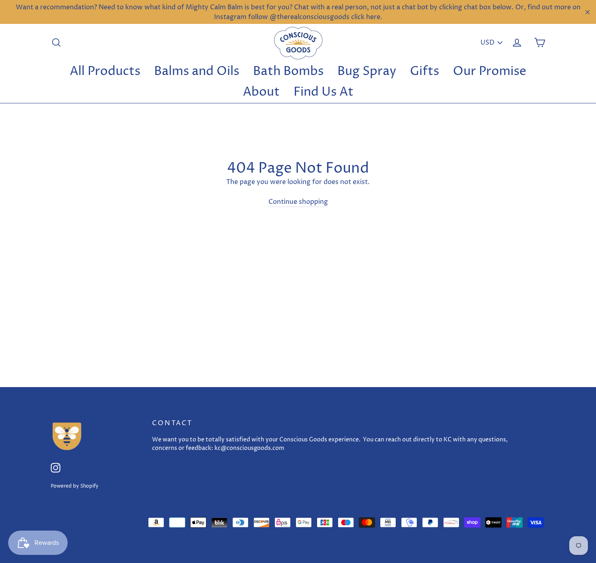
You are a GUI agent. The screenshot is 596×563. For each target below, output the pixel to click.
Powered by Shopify (75, 486)
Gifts (424, 71)
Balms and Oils (196, 71)
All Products (105, 71)
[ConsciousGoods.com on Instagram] (55, 467)
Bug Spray (366, 71)
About (261, 92)
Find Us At (324, 92)
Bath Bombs (288, 71)
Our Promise (489, 71)
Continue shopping (298, 201)
